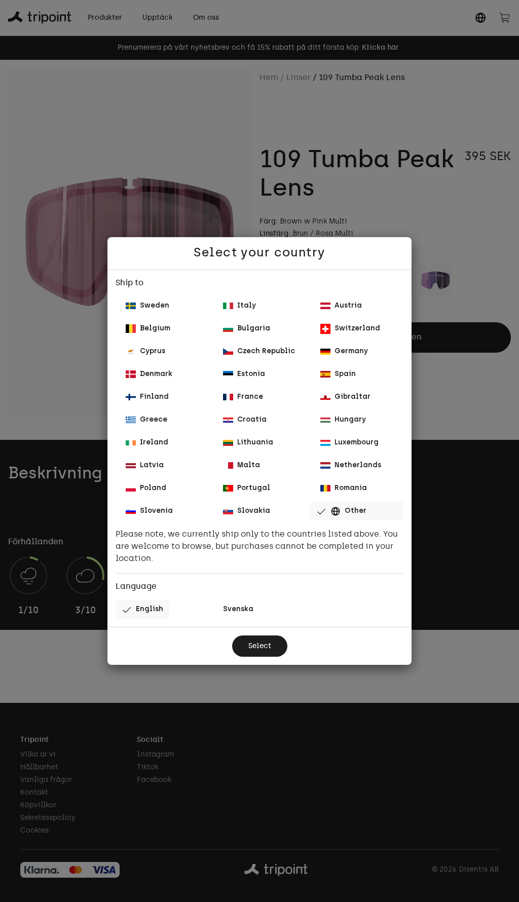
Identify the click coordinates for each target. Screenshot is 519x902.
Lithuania (255, 442)
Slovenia (156, 511)
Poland (153, 488)
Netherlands (358, 465)
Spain (345, 374)
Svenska (238, 609)
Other (355, 511)
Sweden (154, 306)
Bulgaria (253, 328)
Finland (154, 397)
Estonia (251, 374)
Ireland (154, 442)
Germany (351, 351)
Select (259, 646)
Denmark (156, 374)
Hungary (350, 420)
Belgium (155, 328)
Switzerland (357, 328)
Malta (248, 465)
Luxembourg (357, 442)
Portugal (253, 488)
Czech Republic (266, 351)
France (250, 397)
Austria (348, 306)
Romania (351, 488)
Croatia (252, 420)
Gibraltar (352, 397)
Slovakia (253, 511)
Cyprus (152, 351)
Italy (246, 306)
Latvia (152, 465)
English (149, 609)
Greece (153, 420)
